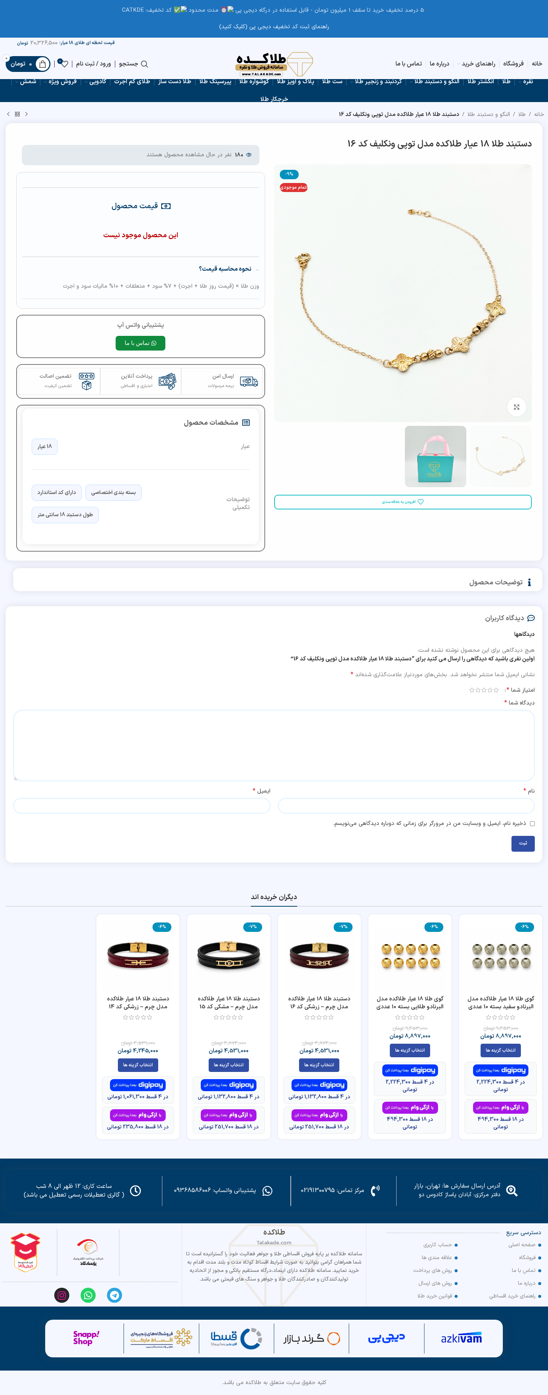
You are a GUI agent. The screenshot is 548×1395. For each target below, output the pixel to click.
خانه (539, 114)
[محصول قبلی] (26, 114)
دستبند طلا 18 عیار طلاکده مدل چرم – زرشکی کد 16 (319, 1003)
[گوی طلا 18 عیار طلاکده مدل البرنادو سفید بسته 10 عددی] (501, 956)
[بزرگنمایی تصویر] (516, 406)
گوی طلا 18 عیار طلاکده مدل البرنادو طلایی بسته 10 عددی (410, 1003)
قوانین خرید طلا (434, 1296)
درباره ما (527, 1283)
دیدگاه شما (519, 703)
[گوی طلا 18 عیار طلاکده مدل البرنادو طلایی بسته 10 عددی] (410, 956)
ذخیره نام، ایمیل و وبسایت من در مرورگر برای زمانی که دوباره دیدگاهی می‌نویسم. (429, 823)
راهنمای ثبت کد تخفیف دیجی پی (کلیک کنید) (274, 27)
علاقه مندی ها (437, 1258)
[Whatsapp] (88, 1295)
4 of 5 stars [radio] (478, 690)
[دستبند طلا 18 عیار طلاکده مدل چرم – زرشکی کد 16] (320, 956)
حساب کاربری (437, 1245)
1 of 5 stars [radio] (496, 690)
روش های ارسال (435, 1283)
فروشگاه (527, 1258)
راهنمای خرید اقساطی (512, 1296)
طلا (522, 114)
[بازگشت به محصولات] (17, 114)
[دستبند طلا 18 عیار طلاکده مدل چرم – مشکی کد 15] (229, 956)
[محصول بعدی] (8, 114)
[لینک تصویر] (88, 1252)
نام (529, 791)
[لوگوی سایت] (274, 63)
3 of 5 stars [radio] (484, 690)
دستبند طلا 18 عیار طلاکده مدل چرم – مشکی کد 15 (229, 1003)
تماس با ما (524, 1271)
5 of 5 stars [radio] (472, 690)
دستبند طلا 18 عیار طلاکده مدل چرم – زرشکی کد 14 (138, 1003)
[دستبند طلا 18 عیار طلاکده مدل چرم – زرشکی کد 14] (138, 956)
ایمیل (261, 791)
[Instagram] (61, 1295)
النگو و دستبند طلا (488, 114)
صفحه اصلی (522, 1245)
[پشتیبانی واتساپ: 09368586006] (267, 1191)
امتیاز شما (521, 690)
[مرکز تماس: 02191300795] (375, 1191)
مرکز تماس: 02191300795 (332, 1190)
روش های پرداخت (432, 1271)
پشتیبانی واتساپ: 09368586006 (215, 1190)
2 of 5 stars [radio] (490, 690)
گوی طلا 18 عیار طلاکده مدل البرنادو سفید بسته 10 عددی (500, 1003)
